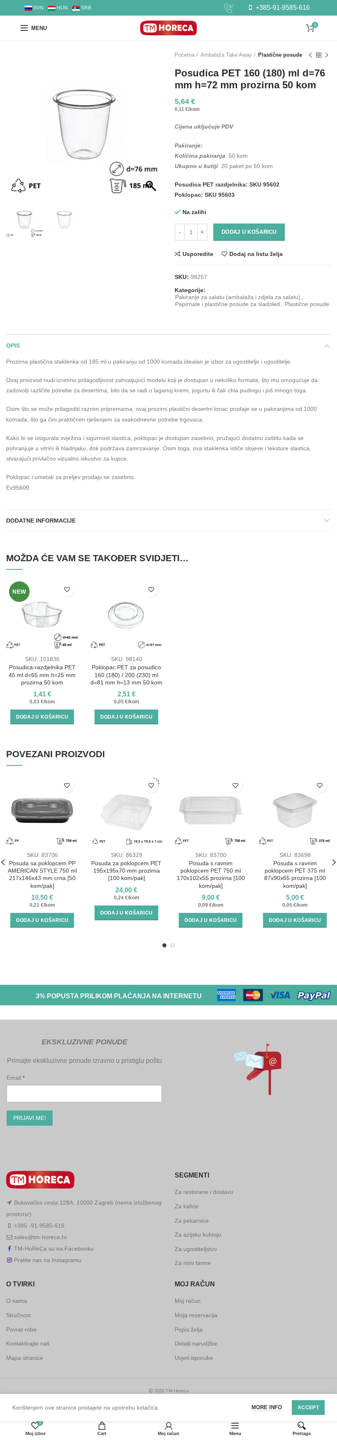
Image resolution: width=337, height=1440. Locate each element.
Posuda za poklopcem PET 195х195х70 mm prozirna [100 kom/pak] (126, 870)
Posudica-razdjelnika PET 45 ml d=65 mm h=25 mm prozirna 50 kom (42, 674)
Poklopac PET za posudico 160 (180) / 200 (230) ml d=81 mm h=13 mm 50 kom (126, 674)
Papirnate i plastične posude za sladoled (227, 304)
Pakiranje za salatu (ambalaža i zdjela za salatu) (237, 297)
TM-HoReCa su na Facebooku (54, 1248)
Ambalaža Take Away (226, 55)
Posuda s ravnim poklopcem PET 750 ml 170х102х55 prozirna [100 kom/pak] (211, 874)
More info (267, 1407)
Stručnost (18, 1315)
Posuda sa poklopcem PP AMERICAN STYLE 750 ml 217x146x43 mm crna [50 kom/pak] (42, 874)
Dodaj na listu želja (256, 254)
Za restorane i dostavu (204, 1192)
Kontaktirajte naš (28, 1343)
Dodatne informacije (41, 520)
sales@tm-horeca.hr (40, 1237)
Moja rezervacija (196, 1315)
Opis (13, 345)
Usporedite (197, 254)
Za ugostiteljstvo (196, 1249)
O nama (16, 1300)
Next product (327, 55)
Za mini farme (193, 1263)
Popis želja (189, 1329)
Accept (308, 1407)
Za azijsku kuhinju (198, 1234)
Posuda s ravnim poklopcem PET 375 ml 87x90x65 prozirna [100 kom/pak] (295, 874)
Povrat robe (21, 1329)
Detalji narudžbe (196, 1343)
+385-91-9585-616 (282, 7)
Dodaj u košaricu (249, 232)
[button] (152, 128)
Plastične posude (280, 55)
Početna (184, 55)
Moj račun (188, 1300)
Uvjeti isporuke (194, 1358)
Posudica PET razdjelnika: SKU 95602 (227, 184)
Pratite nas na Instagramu (47, 1260)
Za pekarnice (192, 1220)
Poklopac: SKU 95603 (205, 194)
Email (15, 1077)
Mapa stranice (24, 1358)
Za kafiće (187, 1206)
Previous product (310, 55)
